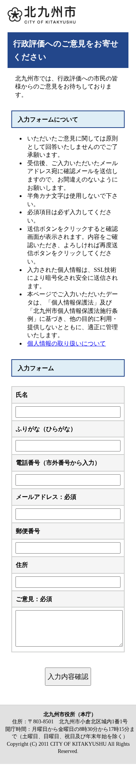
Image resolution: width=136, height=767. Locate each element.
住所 (22, 565)
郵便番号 (28, 531)
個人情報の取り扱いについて (66, 343)
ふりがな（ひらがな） (46, 429)
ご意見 (34, 599)
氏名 (22, 394)
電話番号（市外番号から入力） (58, 462)
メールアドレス (46, 497)
